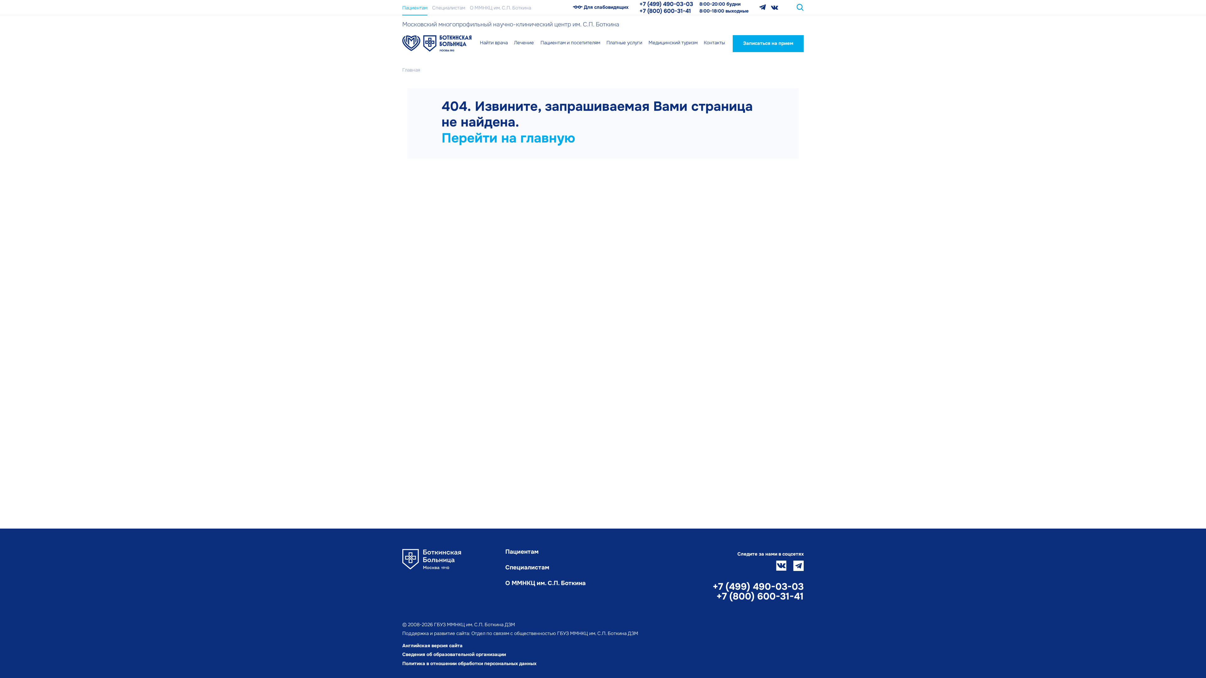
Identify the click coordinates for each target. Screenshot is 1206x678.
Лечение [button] (524, 43)
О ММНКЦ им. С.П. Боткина (500, 8)
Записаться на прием (768, 43)
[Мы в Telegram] (762, 7)
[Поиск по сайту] (800, 7)
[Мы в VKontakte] (775, 7)
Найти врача (494, 43)
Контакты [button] (714, 43)
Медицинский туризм (673, 43)
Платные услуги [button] (624, 43)
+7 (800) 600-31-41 (665, 11)
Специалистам (448, 8)
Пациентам (414, 8)
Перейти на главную (508, 138)
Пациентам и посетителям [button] (570, 43)
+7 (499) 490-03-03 (666, 4)
